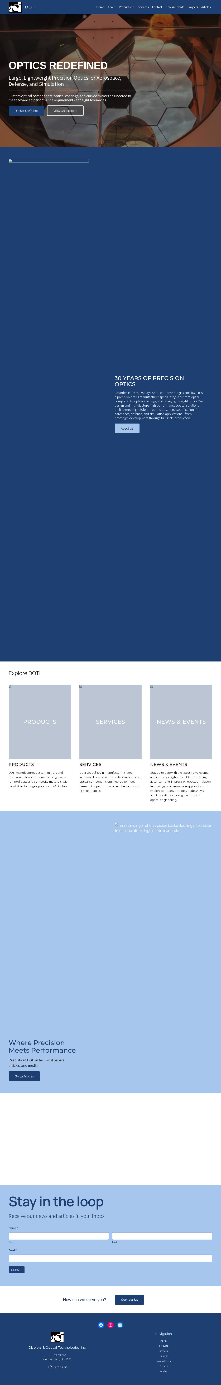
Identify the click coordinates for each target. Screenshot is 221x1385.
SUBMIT (16, 1270)
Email (13, 1250)
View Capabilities (65, 111)
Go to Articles (24, 1076)
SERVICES (90, 764)
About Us (127, 428)
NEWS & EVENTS (168, 764)
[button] (5, 1139)
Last (114, 1242)
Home (100, 7)
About (112, 7)
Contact (157, 7)
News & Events (175, 7)
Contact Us (129, 1299)
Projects (193, 7)
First (11, 1242)
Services (143, 7)
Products (124, 7)
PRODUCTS (21, 764)
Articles (206, 7)
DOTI (30, 7)
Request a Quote (26, 111)
